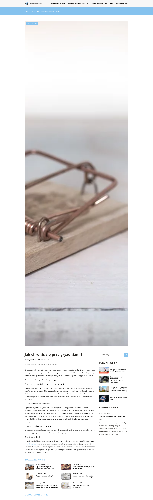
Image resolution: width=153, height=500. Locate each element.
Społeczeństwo (97, 3)
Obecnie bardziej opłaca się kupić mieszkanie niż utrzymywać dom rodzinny (119, 389)
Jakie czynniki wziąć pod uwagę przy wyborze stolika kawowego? (47, 486)
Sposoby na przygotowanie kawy (119, 398)
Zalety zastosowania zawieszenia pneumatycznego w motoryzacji (116, 379)
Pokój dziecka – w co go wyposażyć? (81, 486)
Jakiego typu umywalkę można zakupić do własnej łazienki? (83, 477)
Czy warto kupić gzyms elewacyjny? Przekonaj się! (45, 468)
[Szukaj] (126, 355)
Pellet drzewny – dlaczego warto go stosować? (84, 468)
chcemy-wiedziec (30, 360)
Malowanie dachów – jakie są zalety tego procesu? (118, 370)
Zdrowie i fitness (122, 3)
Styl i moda (109, 3)
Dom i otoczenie (32, 23)
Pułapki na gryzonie (31, 444)
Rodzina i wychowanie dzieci (78, 3)
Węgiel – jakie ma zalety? (44, 476)
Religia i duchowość (58, 3)
